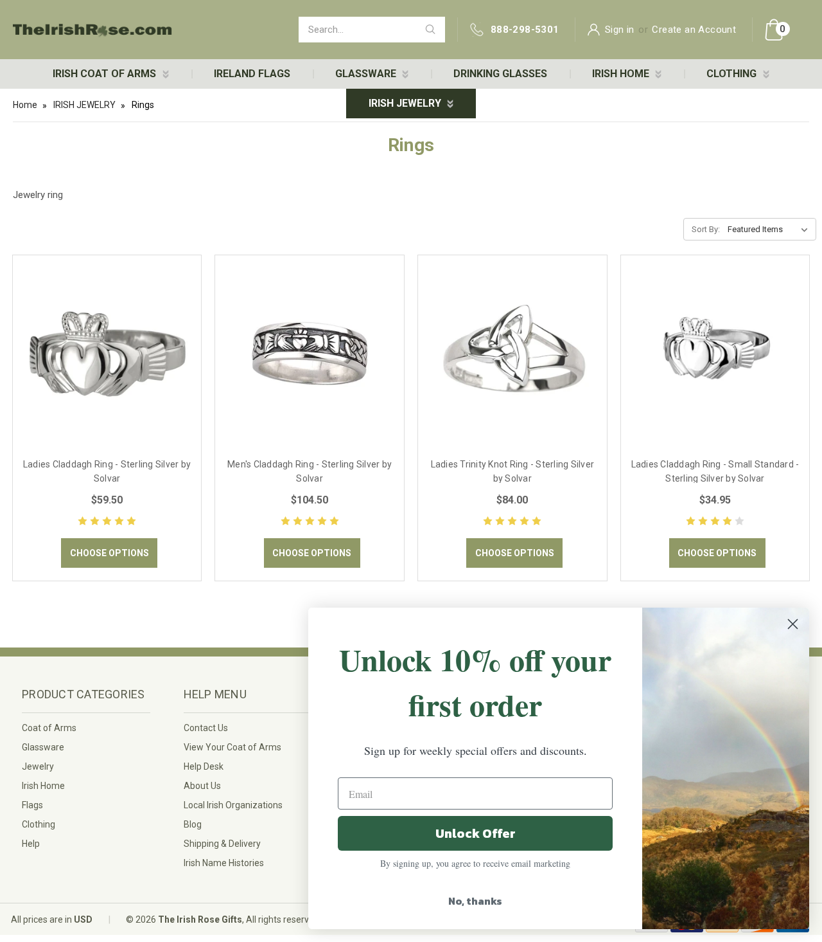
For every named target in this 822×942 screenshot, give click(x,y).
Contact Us (206, 728)
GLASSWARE (367, 74)
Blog (193, 824)
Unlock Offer (475, 833)
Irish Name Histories (224, 863)
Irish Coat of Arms (106, 74)
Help (31, 843)
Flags (32, 805)
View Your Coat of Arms (232, 747)
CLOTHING (732, 74)
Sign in (619, 29)
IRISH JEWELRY (406, 103)
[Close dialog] (793, 624)
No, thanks (475, 901)
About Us (202, 786)
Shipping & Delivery (222, 843)
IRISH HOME (622, 74)
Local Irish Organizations (233, 805)
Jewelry (38, 766)
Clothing (38, 824)
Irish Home (43, 786)
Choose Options (109, 553)
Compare (103, 368)
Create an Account (694, 29)
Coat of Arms (49, 728)
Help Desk (203, 766)
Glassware (43, 747)
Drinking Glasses (500, 74)
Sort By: (706, 229)
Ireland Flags (252, 74)
